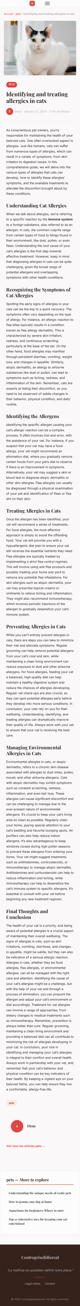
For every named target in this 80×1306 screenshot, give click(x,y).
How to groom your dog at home (30, 1202)
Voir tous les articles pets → (25, 1146)
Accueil (8, 13)
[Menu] (47, 3)
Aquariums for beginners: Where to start (36, 1210)
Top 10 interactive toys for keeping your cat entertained (38, 1221)
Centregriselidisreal (40, 1257)
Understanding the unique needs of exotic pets (40, 1193)
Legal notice (32, 1283)
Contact (50, 1283)
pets (18, 13)
